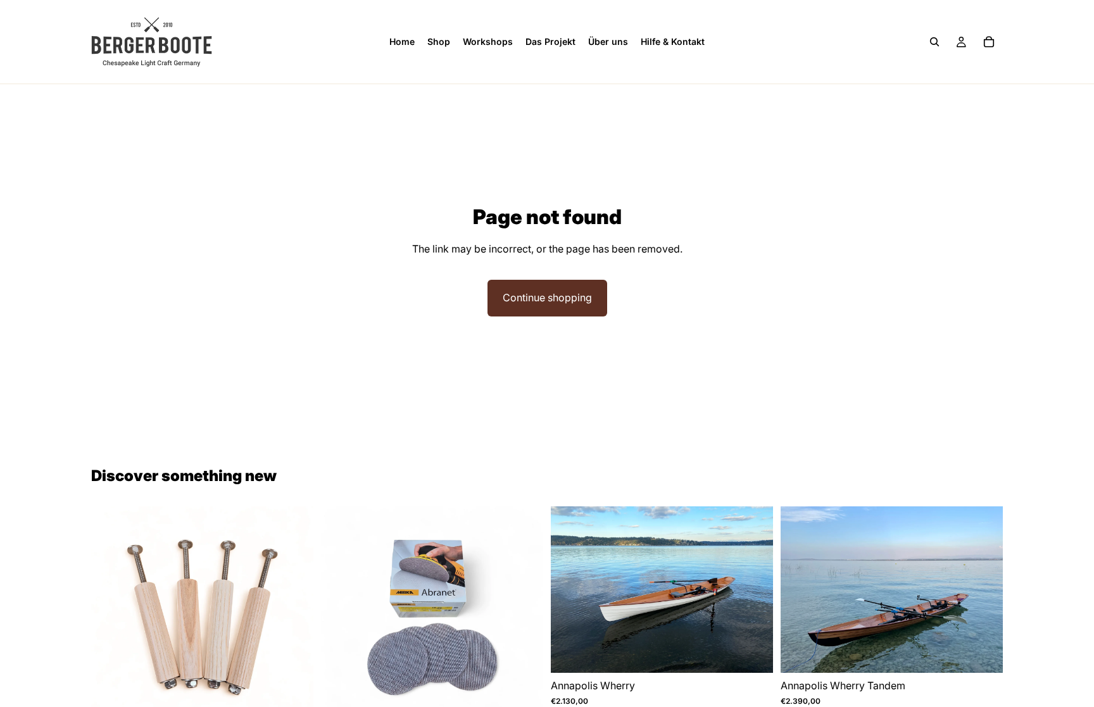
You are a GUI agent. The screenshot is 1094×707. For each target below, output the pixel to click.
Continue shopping (547, 297)
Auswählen (764, 653)
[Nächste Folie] (754, 590)
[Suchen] (934, 42)
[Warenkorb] (989, 42)
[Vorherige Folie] (570, 590)
